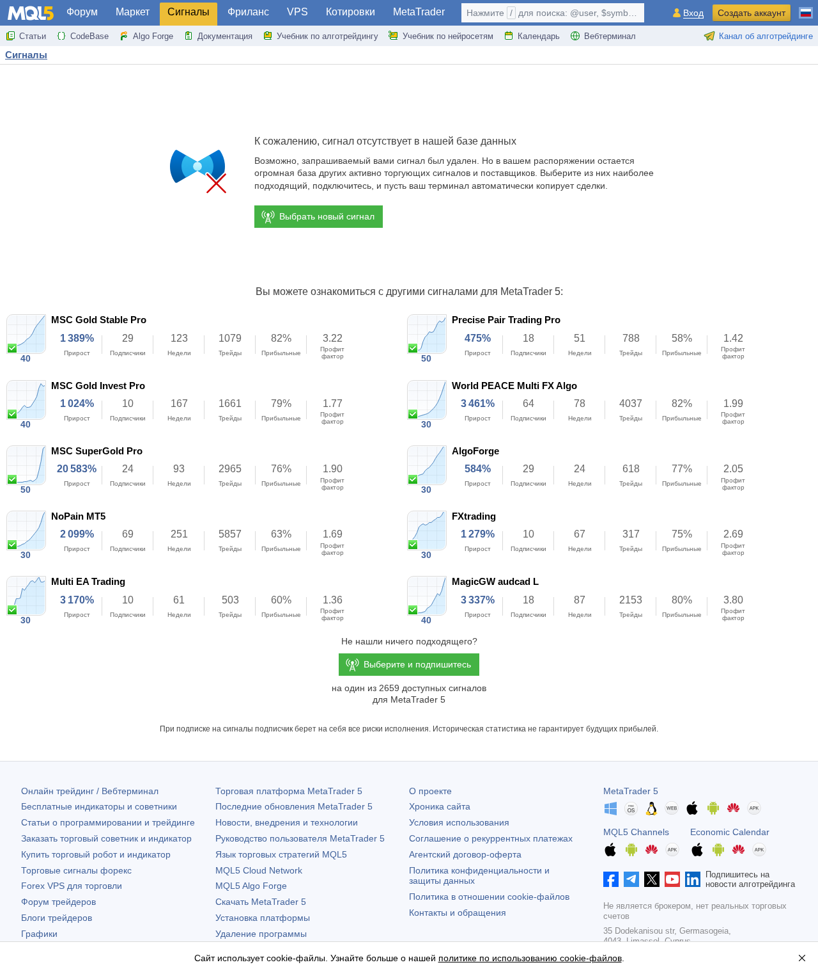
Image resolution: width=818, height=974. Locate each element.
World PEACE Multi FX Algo (514, 385)
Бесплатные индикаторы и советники (99, 806)
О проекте (430, 791)
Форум (82, 11)
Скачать (260, 902)
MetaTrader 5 (630, 791)
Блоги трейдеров (56, 918)
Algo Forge (153, 36)
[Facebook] (611, 879)
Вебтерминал (610, 36)
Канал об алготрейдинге (766, 36)
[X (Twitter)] (652, 879)
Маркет (133, 11)
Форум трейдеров (58, 902)
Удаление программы (261, 934)
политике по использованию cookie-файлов (530, 958)
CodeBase (89, 36)
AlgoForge (475, 450)
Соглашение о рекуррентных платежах (491, 838)
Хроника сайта (439, 806)
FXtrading (474, 516)
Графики (39, 934)
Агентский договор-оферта (465, 854)
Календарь (539, 36)
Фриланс (248, 11)
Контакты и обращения (457, 912)
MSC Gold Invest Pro (98, 385)
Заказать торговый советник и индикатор (106, 838)
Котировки (350, 11)
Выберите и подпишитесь (417, 664)
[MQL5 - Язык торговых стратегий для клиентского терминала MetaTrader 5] (31, 13)
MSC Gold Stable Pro (98, 319)
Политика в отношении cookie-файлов (489, 896)
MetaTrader (419, 11)
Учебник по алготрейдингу (327, 36)
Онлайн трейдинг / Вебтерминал (89, 791)
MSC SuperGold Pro (97, 450)
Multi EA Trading (88, 581)
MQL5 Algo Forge (251, 886)
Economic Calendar (729, 832)
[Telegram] (631, 879)
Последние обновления (294, 806)
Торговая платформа (288, 791)
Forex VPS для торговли (71, 886)
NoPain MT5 (78, 516)
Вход (693, 13)
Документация (224, 36)
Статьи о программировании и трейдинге (108, 822)
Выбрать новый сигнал (326, 216)
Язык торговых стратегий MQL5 (281, 854)
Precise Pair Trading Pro (506, 319)
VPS (297, 11)
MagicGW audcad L (495, 581)
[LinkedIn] (692, 879)
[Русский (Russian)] (806, 7)
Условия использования (459, 822)
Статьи (32, 36)
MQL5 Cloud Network (258, 870)
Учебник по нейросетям (448, 36)
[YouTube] (672, 879)
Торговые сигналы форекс (76, 870)
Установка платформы (262, 918)
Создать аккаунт (751, 13)
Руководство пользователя (300, 838)
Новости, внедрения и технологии (286, 822)
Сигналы (188, 11)
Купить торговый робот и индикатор (96, 854)
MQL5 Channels (636, 832)
